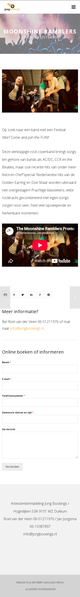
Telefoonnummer (13, 395)
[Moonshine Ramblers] (14, 294)
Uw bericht (8, 429)
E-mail (6, 379)
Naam (6, 362)
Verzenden (12, 467)
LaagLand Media (54, 582)
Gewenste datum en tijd (18, 412)
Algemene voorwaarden (41, 589)
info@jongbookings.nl (27, 328)
